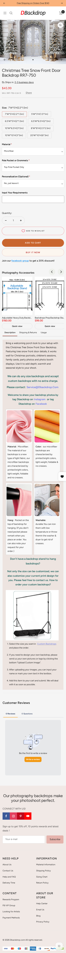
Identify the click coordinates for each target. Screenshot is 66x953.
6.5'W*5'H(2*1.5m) (14, 121)
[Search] (11, 13)
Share (29, 92)
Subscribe (55, 839)
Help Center (41, 903)
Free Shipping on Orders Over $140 (33, 3)
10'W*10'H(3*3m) (14, 135)
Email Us (40, 909)
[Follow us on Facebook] (6, 816)
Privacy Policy (42, 921)
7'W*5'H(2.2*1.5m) (14, 114)
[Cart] (60, 13)
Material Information (45, 864)
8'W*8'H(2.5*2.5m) (40, 128)
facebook (41, 403)
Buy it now (33, 252)
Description (9, 332)
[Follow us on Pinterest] (20, 816)
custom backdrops (46, 644)
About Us (7, 864)
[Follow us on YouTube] (27, 816)
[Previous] (5, 60)
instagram (39, 399)
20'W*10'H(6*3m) (39, 135)
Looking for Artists (11, 911)
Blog (38, 916)
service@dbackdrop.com (42, 387)
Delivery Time (9, 883)
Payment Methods (11, 917)
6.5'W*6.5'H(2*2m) (40, 121)
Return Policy (42, 883)
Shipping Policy (43, 870)
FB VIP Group (9, 905)
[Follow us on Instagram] (13, 816)
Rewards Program (11, 899)
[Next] (61, 60)
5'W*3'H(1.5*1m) (39, 114)
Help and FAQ (9, 877)
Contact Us (8, 870)
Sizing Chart (41, 877)
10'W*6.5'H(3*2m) (14, 128)
